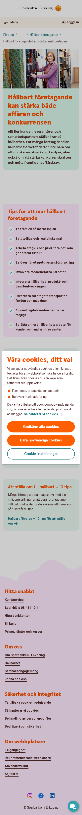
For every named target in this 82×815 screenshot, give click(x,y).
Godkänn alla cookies (41, 426)
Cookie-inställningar (41, 453)
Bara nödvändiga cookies (41, 440)
